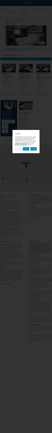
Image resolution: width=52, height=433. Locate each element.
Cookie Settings (18, 148)
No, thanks (26, 148)
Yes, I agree (33, 148)
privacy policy (21, 142)
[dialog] (25, 141)
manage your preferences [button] (20, 144)
